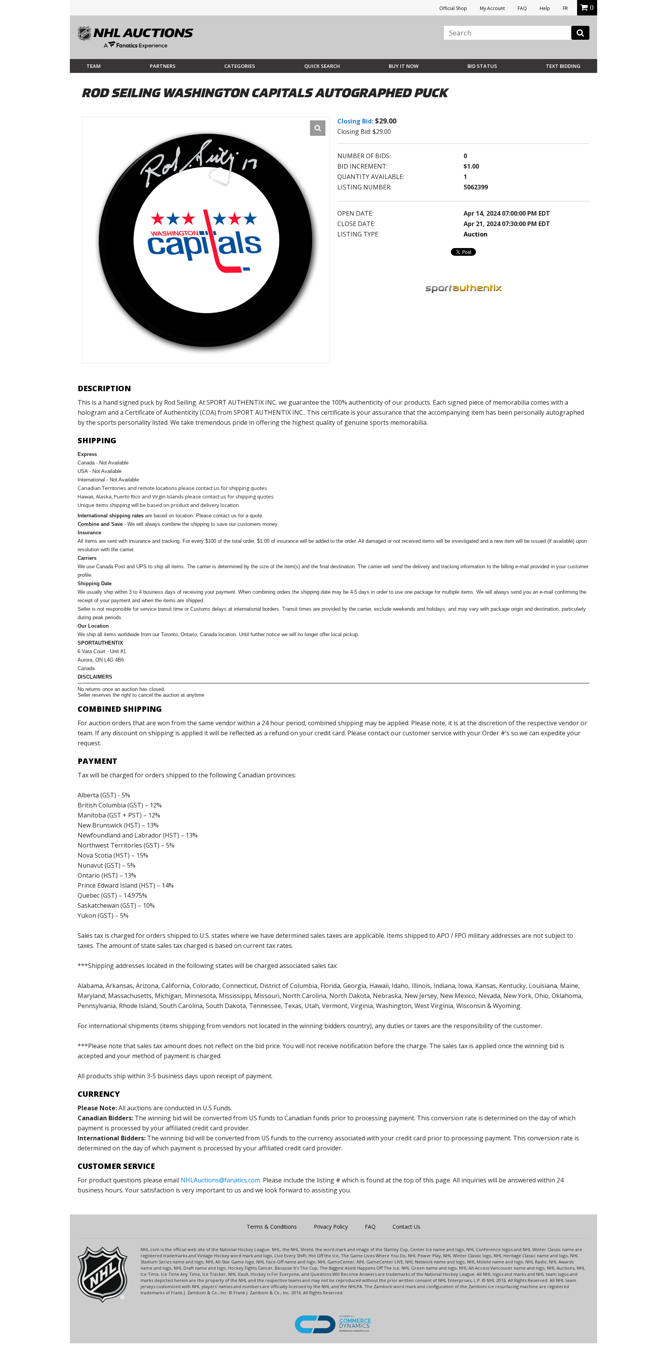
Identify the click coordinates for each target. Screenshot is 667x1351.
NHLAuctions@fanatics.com (220, 1180)
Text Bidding (563, 65)
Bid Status (482, 65)
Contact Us (406, 1226)
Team (93, 65)
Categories (239, 65)
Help (545, 8)
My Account (492, 8)
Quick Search (322, 65)
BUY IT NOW (403, 65)
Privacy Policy (331, 1226)
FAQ (522, 8)
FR (565, 8)
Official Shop (453, 8)
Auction (476, 234)
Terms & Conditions (272, 1226)
